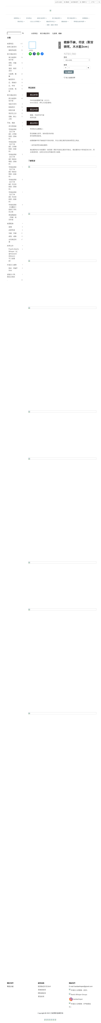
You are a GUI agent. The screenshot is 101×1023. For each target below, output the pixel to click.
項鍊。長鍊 (12, 233)
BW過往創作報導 (79, 21)
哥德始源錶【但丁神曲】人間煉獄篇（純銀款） (12, 146)
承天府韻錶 (12, 126)
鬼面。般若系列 (12, 69)
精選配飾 (85, 18)
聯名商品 (20, 21)
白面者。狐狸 (12, 90)
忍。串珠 (12, 85)
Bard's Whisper (76, 994)
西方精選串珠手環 (12, 99)
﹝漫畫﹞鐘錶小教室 (51, 25)
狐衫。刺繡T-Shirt (13, 269)
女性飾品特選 (12, 240)
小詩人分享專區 (35, 21)
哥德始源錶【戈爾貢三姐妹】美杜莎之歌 (12, 208)
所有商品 (29, 18)
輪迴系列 (12, 79)
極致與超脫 (12, 50)
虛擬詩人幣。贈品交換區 (12, 275)
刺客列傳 (12, 110)
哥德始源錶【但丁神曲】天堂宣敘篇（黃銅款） (12, 184)
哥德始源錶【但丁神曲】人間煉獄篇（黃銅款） (12, 134)
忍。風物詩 (12, 82)
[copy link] (42, 53)
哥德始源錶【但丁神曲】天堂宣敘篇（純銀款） (12, 197)
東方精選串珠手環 (12, 58)
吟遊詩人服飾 (12, 265)
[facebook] (34, 53)
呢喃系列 (12, 107)
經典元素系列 (41, 18)
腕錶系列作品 (50, 21)
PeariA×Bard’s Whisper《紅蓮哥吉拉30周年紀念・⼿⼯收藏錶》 (13, 255)
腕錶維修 (64, 21)
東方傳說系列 (56, 18)
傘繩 (10, 227)
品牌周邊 (12, 230)
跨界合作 (10, 246)
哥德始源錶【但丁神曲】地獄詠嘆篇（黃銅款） (12, 159)
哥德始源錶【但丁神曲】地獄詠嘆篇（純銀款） (12, 171)
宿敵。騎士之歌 (12, 117)
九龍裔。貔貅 (12, 75)
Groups (84, 994)
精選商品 (17, 18)
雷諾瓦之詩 (12, 113)
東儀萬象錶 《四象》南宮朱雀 (12, 217)
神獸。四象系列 (12, 64)
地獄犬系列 (12, 104)
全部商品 (34, 33)
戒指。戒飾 (12, 236)
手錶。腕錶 (11, 123)
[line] (30, 53)
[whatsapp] (38, 53)
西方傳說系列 (71, 18)
